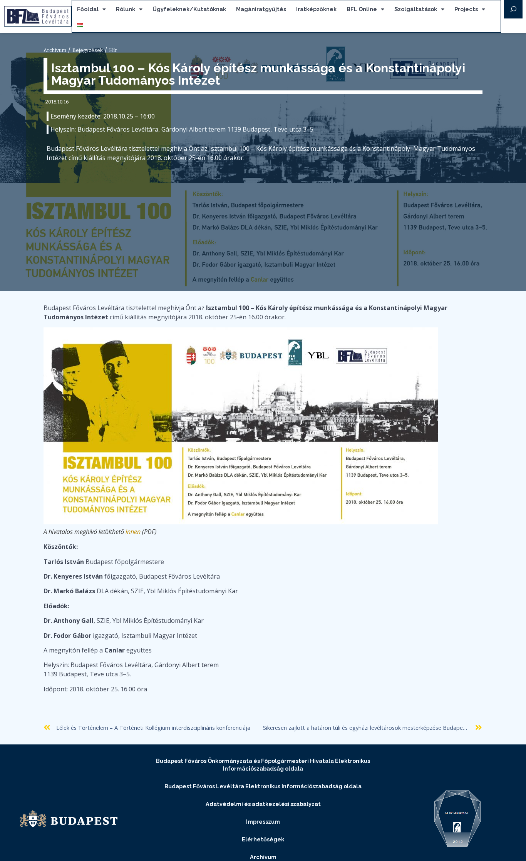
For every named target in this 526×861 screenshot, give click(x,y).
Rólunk (125, 9)
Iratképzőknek (316, 9)
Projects (466, 9)
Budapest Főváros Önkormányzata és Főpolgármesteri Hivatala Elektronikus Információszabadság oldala (263, 765)
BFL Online (362, 9)
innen (133, 531)
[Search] (513, 9)
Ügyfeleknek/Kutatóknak (189, 9)
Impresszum (263, 821)
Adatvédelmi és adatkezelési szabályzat (263, 804)
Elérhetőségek (263, 839)
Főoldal (88, 9)
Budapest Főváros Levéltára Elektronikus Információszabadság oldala (263, 786)
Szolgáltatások (415, 9)
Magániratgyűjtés (261, 9)
